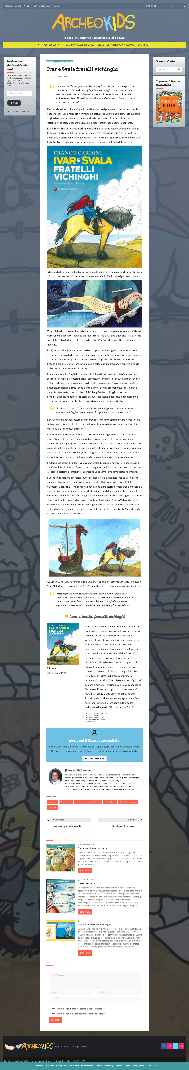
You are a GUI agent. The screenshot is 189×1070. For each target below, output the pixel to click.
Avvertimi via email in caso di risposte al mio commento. (77, 1008)
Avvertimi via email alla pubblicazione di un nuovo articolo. (78, 1013)
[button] (94, 758)
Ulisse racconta (86, 883)
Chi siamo (9, 6)
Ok (147, 1066)
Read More (85, 870)
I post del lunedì (51, 45)
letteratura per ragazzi (128, 802)
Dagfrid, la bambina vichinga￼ (94, 924)
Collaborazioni (44, 6)
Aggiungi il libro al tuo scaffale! (94, 741)
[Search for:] (175, 5)
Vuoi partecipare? (30, 6)
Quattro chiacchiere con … (80, 45)
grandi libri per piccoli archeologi (88, 802)
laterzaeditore (110, 802)
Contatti (18, 6)
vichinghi (52, 807)
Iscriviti (14, 103)
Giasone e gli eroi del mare (92, 848)
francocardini (66, 802)
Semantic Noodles (63, 1061)
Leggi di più (154, 1066)
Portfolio (55, 6)
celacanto (52, 802)
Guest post (143, 45)
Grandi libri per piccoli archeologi (116, 45)
